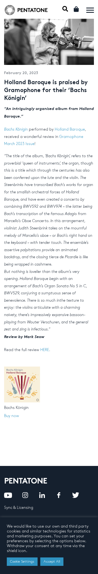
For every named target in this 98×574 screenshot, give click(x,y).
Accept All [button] (52, 561)
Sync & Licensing (18, 507)
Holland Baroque (70, 129)
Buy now (11, 416)
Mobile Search (65, 9)
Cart (76, 9)
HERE (44, 350)
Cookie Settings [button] (22, 561)
